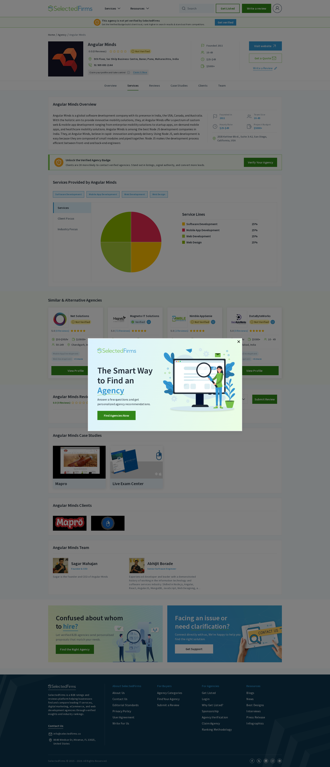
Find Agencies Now (116, 415)
